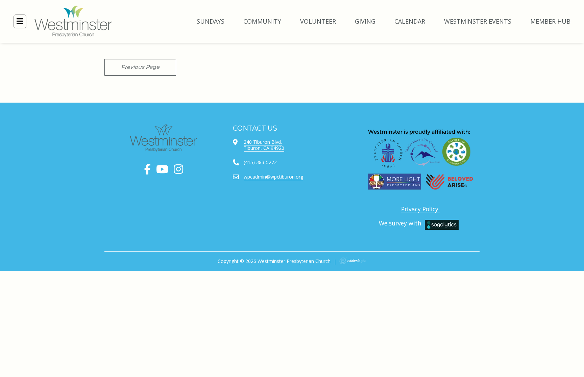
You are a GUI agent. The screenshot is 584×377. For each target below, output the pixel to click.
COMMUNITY (262, 21)
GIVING (365, 21)
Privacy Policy (420, 209)
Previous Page (140, 67)
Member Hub (550, 21)
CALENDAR (409, 21)
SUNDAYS (210, 21)
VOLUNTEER (318, 21)
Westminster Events (477, 21)
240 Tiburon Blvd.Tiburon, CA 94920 (264, 145)
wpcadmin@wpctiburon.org (273, 176)
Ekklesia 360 (352, 261)
